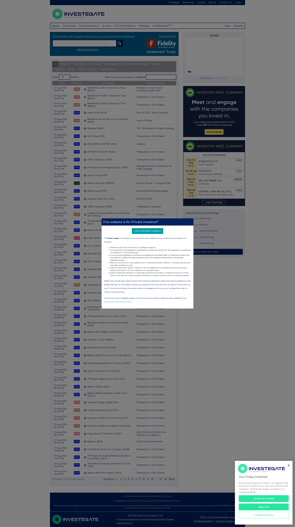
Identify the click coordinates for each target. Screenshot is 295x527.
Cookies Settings (263, 515)
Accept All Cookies (263, 498)
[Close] (288, 465)
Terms (129, 302)
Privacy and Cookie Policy (114, 302)
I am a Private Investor (147, 230)
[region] (264, 493)
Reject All (264, 507)
